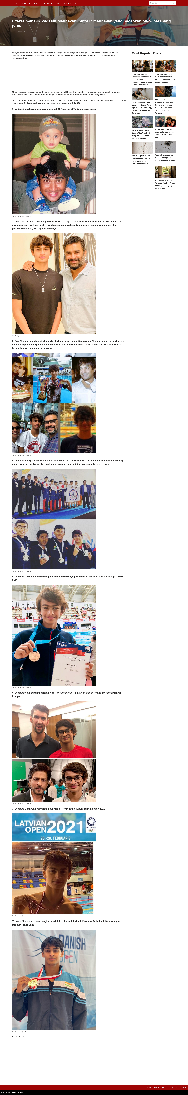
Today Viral (67, 3)
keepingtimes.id (17, 1092)
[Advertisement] (69, 76)
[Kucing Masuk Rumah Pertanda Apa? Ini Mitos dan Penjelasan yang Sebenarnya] (165, 172)
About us (183, 1087)
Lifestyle (58, 3)
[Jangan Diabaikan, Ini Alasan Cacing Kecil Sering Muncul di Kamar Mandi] (165, 147)
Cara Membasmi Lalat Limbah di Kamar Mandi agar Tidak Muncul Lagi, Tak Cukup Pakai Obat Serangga (142, 107)
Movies (36, 3)
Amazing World (47, 3)
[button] (78, 3)
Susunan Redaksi (153, 1087)
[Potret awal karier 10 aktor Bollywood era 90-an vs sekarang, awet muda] (165, 121)
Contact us (173, 1087)
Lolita (15, 32)
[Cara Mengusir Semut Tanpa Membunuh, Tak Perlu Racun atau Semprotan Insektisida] (142, 148)
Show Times (26, 3)
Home (17, 3)
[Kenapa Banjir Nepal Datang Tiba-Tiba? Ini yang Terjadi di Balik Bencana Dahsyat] (142, 122)
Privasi (164, 1087)
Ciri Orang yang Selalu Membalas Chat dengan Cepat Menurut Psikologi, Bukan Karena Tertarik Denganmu (142, 79)
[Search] (173, 3)
